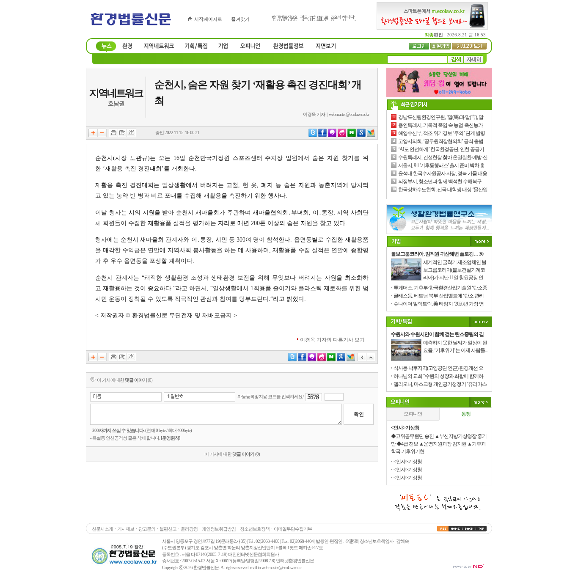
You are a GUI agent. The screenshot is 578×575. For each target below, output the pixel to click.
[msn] (371, 135)
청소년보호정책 (255, 528)
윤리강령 (189, 528)
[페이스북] (322, 135)
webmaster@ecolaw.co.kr (349, 114)
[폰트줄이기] (102, 135)
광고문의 (146, 528)
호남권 (116, 103)
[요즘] (342, 135)
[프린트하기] (113, 135)
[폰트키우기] (93, 135)
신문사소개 (102, 528)
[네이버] (351, 135)
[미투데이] (332, 135)
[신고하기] (131, 135)
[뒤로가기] (362, 360)
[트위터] (312, 135)
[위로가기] (370, 360)
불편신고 (168, 528)
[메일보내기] (122, 135)
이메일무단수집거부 (293, 528)
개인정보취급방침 (219, 528)
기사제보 (125, 528)
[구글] (361, 135)
